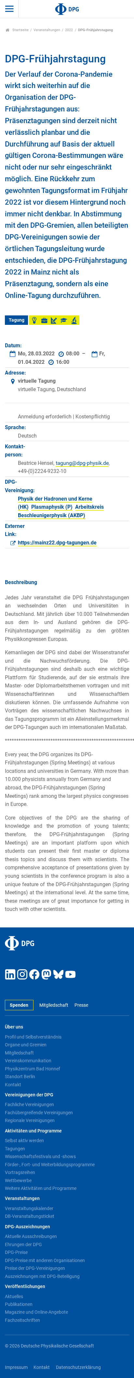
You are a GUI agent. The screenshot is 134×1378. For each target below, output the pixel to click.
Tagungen (15, 1148)
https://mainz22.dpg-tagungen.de (57, 543)
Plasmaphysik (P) (52, 507)
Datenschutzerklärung (78, 1367)
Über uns (14, 1027)
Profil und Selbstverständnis (33, 1037)
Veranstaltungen (47, 30)
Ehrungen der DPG (23, 1244)
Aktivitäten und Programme (33, 1131)
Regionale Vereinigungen (30, 1120)
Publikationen (19, 1304)
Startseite (20, 30)
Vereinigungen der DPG (29, 1095)
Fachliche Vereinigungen (29, 1104)
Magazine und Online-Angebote (36, 1312)
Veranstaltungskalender (29, 1208)
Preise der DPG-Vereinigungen (35, 1268)
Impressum (16, 1367)
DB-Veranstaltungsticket (29, 1216)
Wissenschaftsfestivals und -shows (40, 1156)
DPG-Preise (16, 1252)
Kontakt (13, 1084)
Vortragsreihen (20, 1172)
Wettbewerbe (18, 1180)
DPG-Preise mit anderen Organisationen (45, 1260)
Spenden (19, 1005)
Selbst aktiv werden (24, 1140)
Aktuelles (14, 1296)
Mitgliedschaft (53, 1005)
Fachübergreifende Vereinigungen (39, 1112)
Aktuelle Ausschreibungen (31, 1236)
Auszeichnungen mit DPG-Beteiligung (42, 1276)
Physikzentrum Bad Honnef (32, 1068)
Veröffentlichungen (25, 1286)
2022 (69, 30)
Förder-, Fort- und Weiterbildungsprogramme (50, 1164)
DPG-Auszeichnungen (27, 1227)
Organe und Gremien (26, 1044)
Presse (81, 1005)
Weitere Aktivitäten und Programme (40, 1188)
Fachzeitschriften (22, 1320)
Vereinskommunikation (28, 1060)
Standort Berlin (20, 1076)
